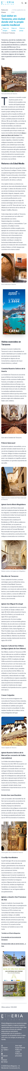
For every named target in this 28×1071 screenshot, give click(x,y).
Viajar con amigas (6, 29)
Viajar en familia (14, 29)
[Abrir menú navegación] (26, 3)
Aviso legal (18, 1046)
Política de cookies (18, 1051)
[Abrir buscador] (22, 3)
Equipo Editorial (20, 1048)
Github (5, 1062)
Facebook (4, 1056)
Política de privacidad (18, 1055)
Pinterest (4, 1060)
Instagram (4, 1048)
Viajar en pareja (22, 29)
